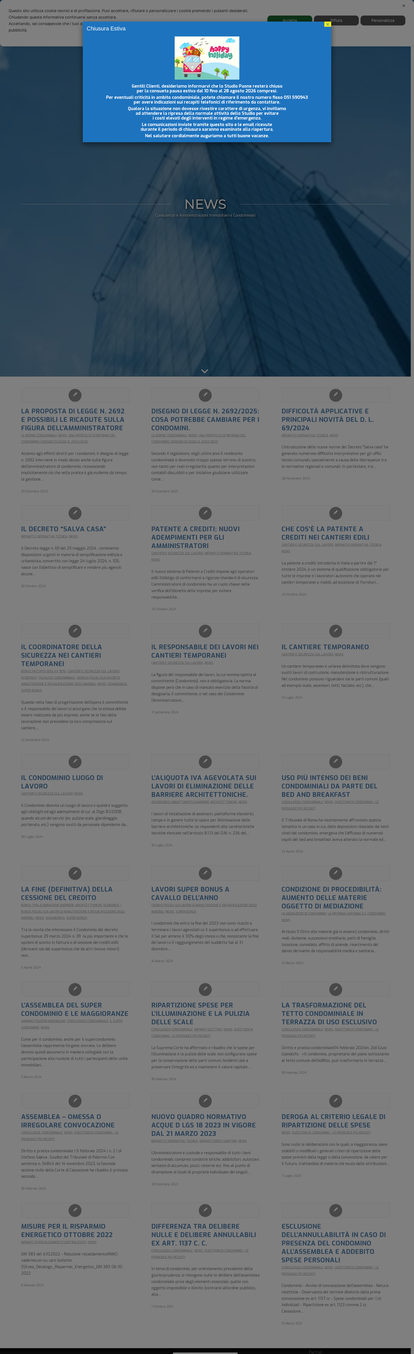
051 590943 (296, 97)
